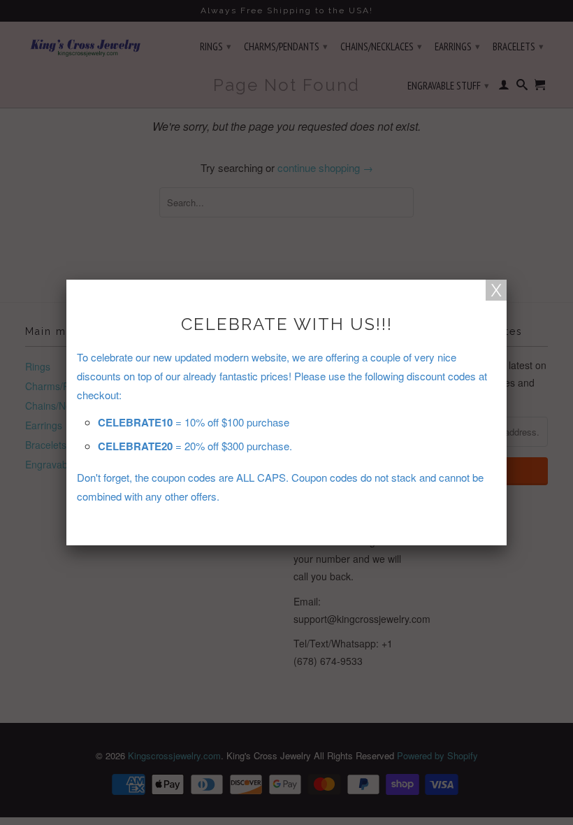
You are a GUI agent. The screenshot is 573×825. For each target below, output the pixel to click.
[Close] (496, 290)
